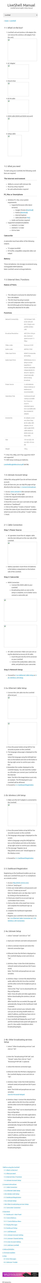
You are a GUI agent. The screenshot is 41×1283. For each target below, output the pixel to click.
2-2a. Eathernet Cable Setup (24, 675)
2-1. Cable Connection (13, 525)
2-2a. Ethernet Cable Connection (20, 918)
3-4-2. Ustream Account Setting (13, 1235)
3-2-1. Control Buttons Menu (12, 1221)
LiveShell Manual (21, 5)
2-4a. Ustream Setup (12, 931)
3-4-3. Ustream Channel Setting (13, 1238)
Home (6, 21)
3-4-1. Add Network (10, 1231)
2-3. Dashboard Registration (24, 785)
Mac (28, 218)
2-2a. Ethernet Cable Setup (15, 688)
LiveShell (13, 21)
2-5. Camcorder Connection (12, 1207)
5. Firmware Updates (9, 1252)
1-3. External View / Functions (16, 279)
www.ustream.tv (16, 492)
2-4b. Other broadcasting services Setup (16, 1204)
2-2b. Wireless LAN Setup (15, 795)
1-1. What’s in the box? (13, 28)
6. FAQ (5, 1256)
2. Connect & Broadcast (28, 487)
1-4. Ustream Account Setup (15, 475)
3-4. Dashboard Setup (10, 1228)
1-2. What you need (12, 166)
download (29, 210)
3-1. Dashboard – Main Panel (12, 1214)
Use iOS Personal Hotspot (16, 1094)
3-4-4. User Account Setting (12, 1242)
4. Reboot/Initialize (8, 1249)
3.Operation (6, 1211)
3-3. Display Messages (10, 1224)
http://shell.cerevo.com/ (21, 883)
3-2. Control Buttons (10, 1218)
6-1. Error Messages (10, 1259)
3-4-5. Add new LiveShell (11, 1245)
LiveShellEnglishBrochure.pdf (13, 464)
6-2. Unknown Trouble (10, 1262)
